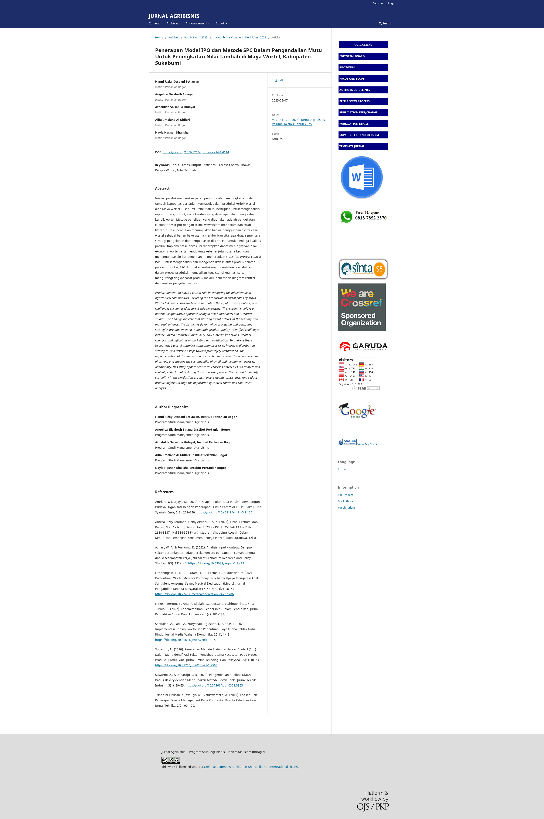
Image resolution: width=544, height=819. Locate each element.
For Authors (345, 501)
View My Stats (367, 444)
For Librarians (346, 507)
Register (378, 3)
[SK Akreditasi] (363, 269)
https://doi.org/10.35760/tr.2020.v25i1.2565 (186, 665)
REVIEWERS (347, 67)
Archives (173, 23)
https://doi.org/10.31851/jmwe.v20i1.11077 (186, 640)
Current (154, 23)
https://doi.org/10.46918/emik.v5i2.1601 (225, 512)
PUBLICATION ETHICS (354, 123)
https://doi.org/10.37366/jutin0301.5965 (214, 685)
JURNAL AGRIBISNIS (174, 15)
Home (159, 37)
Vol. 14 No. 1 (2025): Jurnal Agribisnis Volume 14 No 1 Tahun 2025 (225, 37)
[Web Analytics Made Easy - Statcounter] (347, 444)
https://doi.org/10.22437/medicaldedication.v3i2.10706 (194, 594)
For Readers (345, 495)
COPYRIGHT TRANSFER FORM (359, 135)
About (220, 23)
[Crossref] (362, 330)
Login (391, 3)
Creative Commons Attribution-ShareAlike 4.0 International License (251, 767)
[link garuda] (363, 352)
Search (387, 23)
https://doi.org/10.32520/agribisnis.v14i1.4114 (196, 152)
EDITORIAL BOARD (352, 56)
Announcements (197, 23)
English (343, 469)
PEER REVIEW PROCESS (354, 101)
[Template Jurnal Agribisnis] (363, 225)
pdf (280, 80)
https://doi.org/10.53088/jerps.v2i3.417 (216, 563)
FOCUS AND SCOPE (351, 78)
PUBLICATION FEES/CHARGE (358, 112)
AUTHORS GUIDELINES (354, 90)
